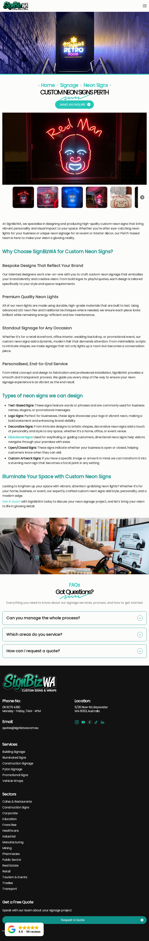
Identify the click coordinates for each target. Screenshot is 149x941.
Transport (9, 889)
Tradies (7, 883)
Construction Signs (15, 807)
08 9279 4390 (11, 707)
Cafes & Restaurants (17, 802)
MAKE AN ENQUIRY (72, 104)
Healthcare (10, 831)
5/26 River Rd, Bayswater (91, 707)
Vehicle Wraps (12, 781)
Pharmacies (11, 854)
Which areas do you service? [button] (34, 634)
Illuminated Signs (14, 758)
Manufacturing (12, 842)
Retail (6, 871)
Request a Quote (72, 920)
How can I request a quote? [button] (33, 651)
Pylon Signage (12, 769)
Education (9, 819)
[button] (145, 6)
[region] (74, 161)
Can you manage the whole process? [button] (43, 618)
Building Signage (13, 752)
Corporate (10, 813)
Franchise (9, 825)
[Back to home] (15, 6)
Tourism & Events (14, 877)
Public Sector (11, 860)
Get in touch (11, 501)
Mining (6, 848)
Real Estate (10, 866)
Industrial (8, 836)
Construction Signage (17, 763)
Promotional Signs (15, 775)
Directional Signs (20, 437)
